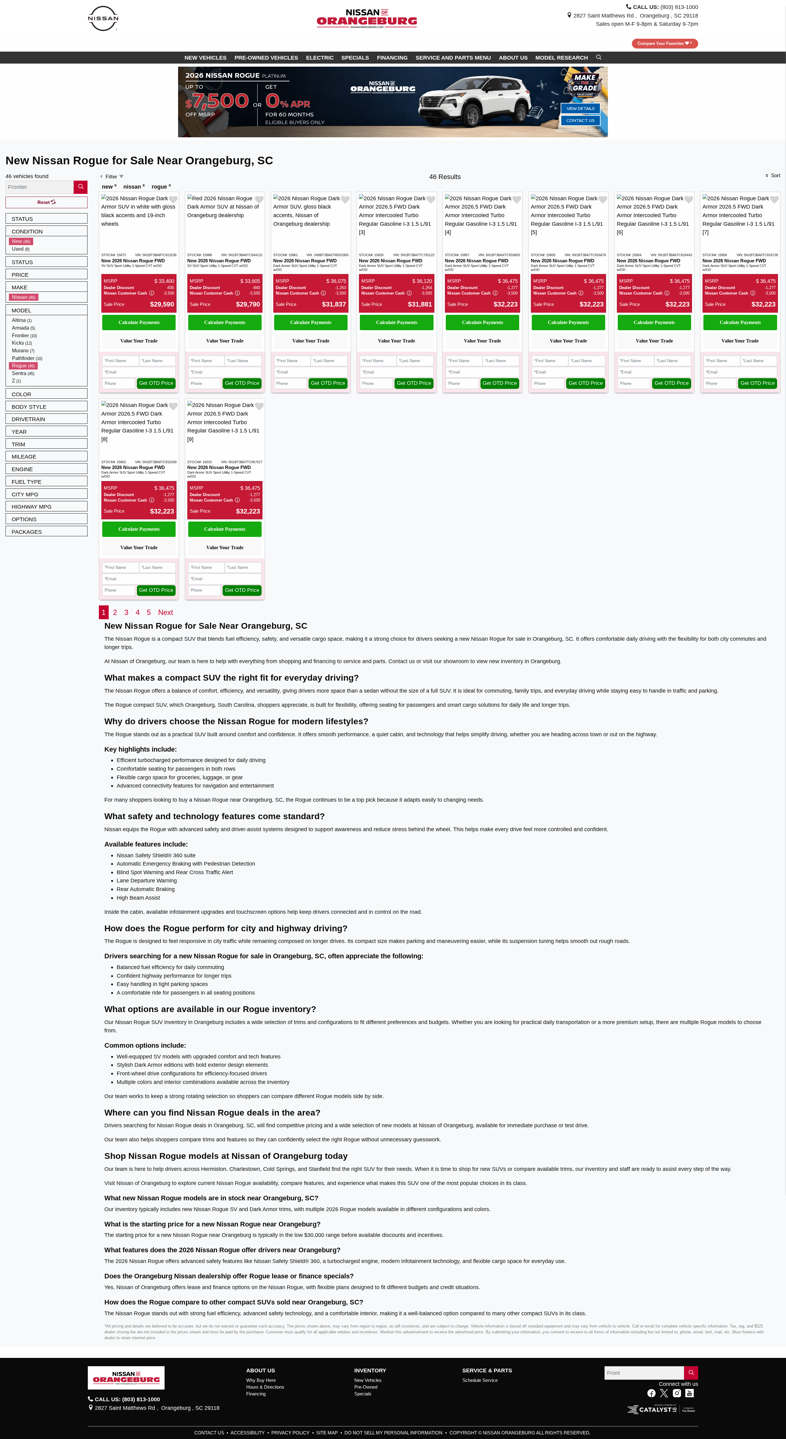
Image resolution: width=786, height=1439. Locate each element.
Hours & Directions (265, 1387)
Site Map (327, 1432)
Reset (44, 202)
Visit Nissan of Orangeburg (137, 1183)
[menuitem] (48, 241)
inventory (596, 1169)
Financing (256, 1393)
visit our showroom (446, 661)
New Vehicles (368, 1380)
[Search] (81, 187)
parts (379, 661)
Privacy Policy (291, 1432)
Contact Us (580, 120)
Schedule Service (480, 1380)
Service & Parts (487, 1370)
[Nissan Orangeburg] (367, 18)
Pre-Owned (365, 1387)
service (352, 661)
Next (165, 612)
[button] (206, 58)
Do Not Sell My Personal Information (394, 1432)
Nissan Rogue (132, 638)
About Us (260, 1370)
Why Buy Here (261, 1380)
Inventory (370, 1370)
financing (324, 661)
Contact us (401, 661)
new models (396, 1125)
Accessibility (248, 1432)
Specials (363, 1393)
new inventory (506, 661)
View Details (581, 108)
